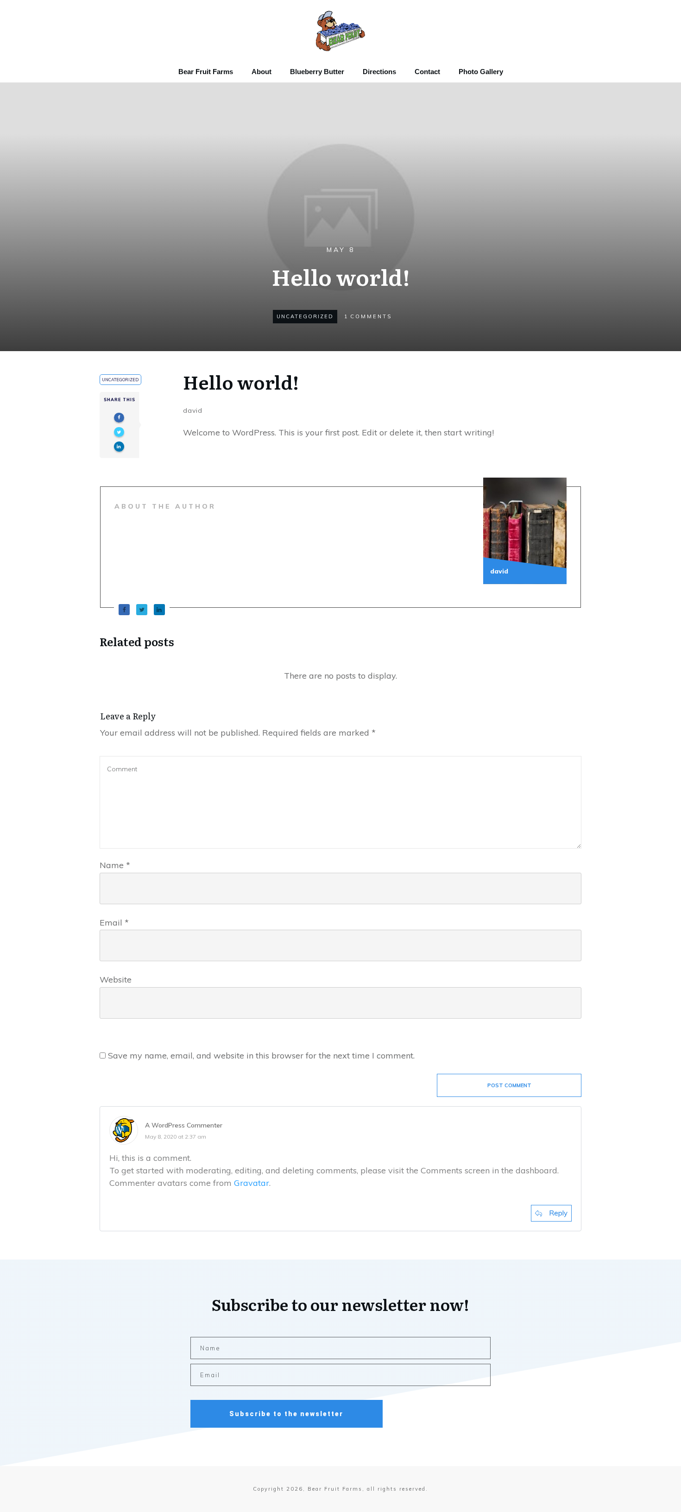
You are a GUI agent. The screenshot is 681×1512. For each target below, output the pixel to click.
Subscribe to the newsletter (286, 1414)
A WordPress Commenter (183, 1125)
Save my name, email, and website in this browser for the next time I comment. (261, 1055)
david (192, 410)
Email (114, 922)
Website (116, 979)
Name (115, 865)
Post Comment (509, 1085)
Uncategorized (305, 316)
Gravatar (251, 1183)
